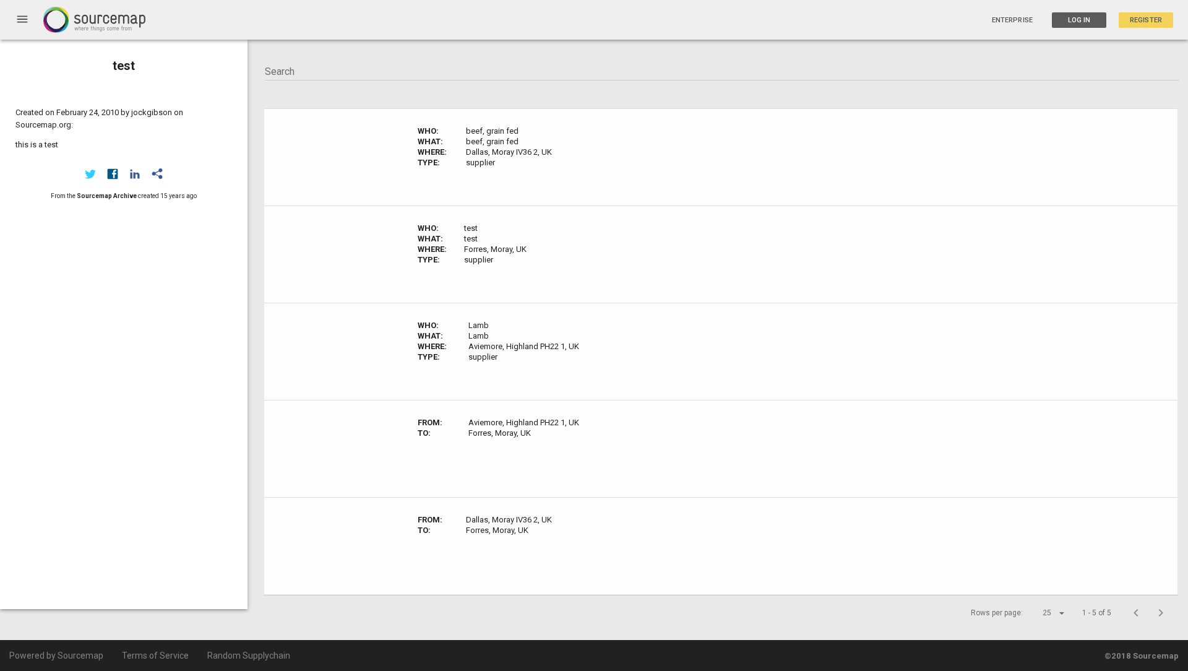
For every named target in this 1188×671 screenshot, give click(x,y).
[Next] (1160, 612)
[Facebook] (112, 174)
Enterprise (1012, 20)
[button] (1042, 612)
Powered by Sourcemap (56, 655)
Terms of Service (155, 655)
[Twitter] (90, 174)
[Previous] (1136, 612)
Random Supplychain (248, 655)
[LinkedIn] (135, 174)
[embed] (157, 174)
